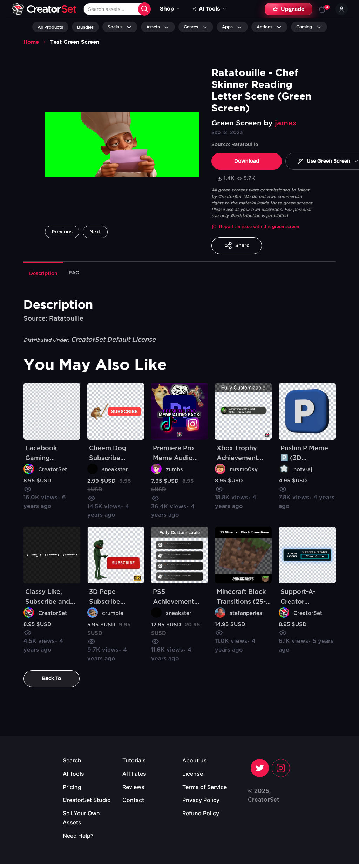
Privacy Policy (200, 799)
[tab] (43, 273)
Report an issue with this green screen (259, 227)
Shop (167, 8)
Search (72, 760)
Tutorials (134, 760)
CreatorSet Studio (87, 799)
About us (194, 760)
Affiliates (134, 773)
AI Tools (73, 773)
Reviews (133, 786)
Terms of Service (204, 786)
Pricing (72, 786)
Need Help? (78, 835)
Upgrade (292, 9)
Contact (133, 799)
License (192, 773)
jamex (286, 123)
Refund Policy (200, 813)
